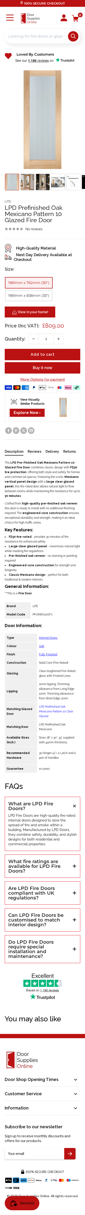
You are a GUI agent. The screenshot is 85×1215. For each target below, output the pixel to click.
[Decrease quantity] (33, 339)
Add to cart (43, 354)
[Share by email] (31, 430)
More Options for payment (42, 379)
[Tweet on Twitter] (23, 430)
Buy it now (42, 367)
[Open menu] (10, 18)
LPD (8, 201)
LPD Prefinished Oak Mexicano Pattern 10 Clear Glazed (56, 711)
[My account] (63, 18)
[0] (75, 18)
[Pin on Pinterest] (16, 430)
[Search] (73, 36)
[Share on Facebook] (8, 430)
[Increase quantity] (59, 339)
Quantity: (15, 338)
